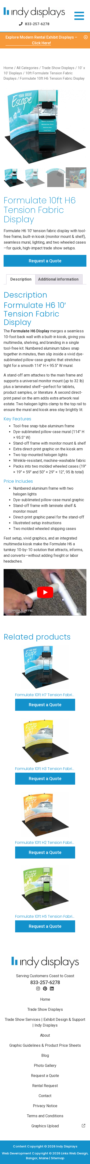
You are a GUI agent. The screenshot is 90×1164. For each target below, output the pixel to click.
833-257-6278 (37, 24)
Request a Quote (45, 260)
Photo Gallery (45, 1065)
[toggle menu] (79, 16)
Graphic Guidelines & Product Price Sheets (45, 1045)
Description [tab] (20, 279)
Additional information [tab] (58, 279)
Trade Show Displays (58, 68)
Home (8, 68)
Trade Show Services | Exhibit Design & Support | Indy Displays (45, 1022)
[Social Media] (38, 989)
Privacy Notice (45, 1106)
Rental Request (45, 1085)
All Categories (27, 68)
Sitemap (57, 1158)
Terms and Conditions (45, 1116)
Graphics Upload (45, 1126)
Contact (45, 1095)
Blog (45, 1055)
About (45, 1035)
